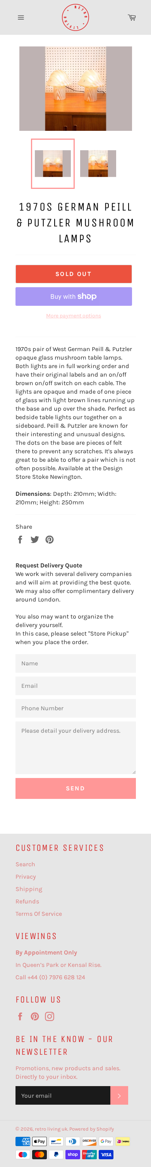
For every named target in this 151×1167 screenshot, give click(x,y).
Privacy (25, 876)
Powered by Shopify (91, 1129)
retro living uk (51, 1129)
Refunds (27, 901)
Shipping (28, 889)
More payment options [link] (73, 315)
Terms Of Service (38, 913)
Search (25, 864)
